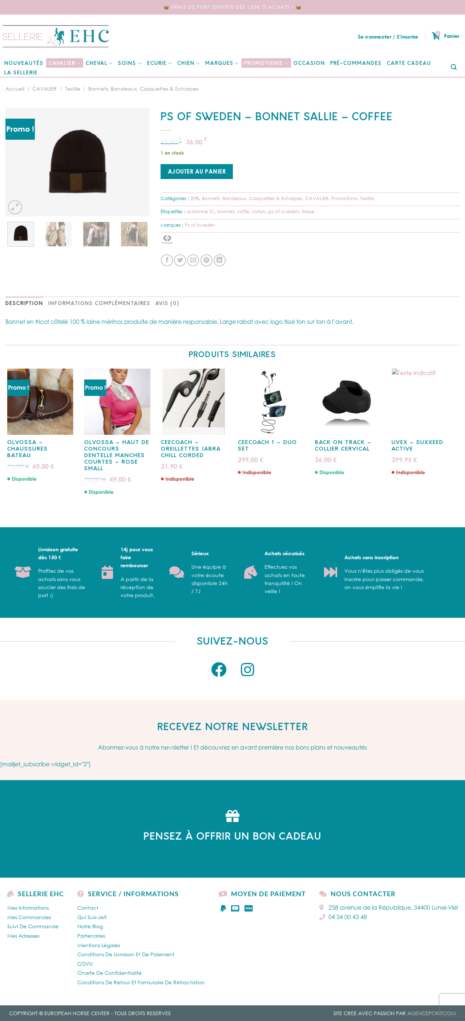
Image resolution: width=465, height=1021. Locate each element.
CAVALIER (62, 63)
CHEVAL (97, 63)
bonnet (225, 211)
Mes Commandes (29, 917)
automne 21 (200, 211)
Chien (186, 63)
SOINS (127, 63)
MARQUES (219, 63)
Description (24, 303)
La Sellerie (21, 73)
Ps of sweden (200, 225)
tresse (308, 211)
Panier (448, 35)
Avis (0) (167, 303)
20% (194, 198)
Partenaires (91, 936)
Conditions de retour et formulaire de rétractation (141, 982)
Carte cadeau (409, 63)
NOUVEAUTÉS (24, 63)
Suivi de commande (32, 926)
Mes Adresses (23, 936)
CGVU (85, 964)
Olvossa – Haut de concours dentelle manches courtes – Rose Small (116, 456)
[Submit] (454, 67)
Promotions (263, 63)
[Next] (137, 162)
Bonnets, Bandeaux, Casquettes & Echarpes (143, 89)
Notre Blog (90, 926)
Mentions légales (98, 945)
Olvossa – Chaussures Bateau (27, 449)
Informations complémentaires (99, 303)
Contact (87, 908)
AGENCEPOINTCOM (431, 1013)
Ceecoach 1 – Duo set (267, 446)
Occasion (309, 63)
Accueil (14, 89)
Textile (72, 89)
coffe (243, 211)
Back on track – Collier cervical (343, 446)
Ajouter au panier (197, 171)
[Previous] (17, 162)
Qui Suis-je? (92, 917)
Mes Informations (28, 908)
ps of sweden (283, 211)
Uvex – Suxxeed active (418, 446)
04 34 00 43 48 (347, 917)
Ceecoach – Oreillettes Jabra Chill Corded (191, 449)
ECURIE (157, 63)
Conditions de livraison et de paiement (125, 954)
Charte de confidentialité (109, 973)
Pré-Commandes (356, 63)
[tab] (24, 304)
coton (259, 211)
